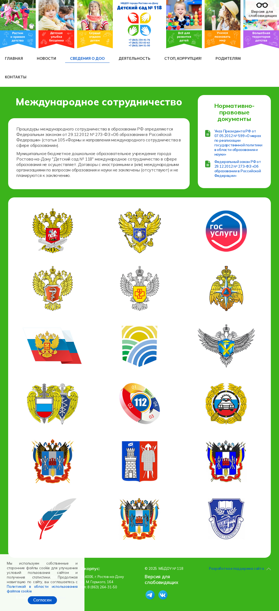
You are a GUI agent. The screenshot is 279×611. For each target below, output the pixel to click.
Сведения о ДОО (87, 58)
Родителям (228, 58)
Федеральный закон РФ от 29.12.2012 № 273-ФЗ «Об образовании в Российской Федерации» (237, 168)
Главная (14, 58)
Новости (46, 58)
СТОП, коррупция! (183, 58)
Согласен (42, 600)
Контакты (15, 77)
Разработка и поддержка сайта (236, 568)
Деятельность (134, 58)
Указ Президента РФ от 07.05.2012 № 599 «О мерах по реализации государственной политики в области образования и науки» (238, 142)
